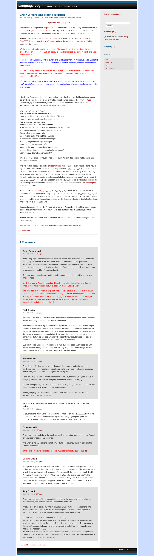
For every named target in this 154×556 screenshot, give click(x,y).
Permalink (26, 230)
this (80, 478)
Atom (107, 65)
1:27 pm (39, 313)
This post (31, 283)
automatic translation (50, 38)
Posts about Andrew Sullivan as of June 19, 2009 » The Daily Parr (56, 403)
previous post (54, 23)
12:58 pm (39, 254)
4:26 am (39, 494)
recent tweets (55, 166)
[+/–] (114, 32)
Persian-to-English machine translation (36, 31)
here (46, 41)
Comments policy (70, 6)
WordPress (110, 68)
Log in (108, 59)
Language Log (29, 6)
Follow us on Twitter (112, 14)
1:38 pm (39, 409)
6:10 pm (39, 462)
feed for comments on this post (33, 545)
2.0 (109, 62)
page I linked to (81, 451)
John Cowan (29, 251)
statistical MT (70, 31)
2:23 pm (39, 430)
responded (48, 28)
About (57, 6)
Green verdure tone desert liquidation (42, 14)
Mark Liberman (52, 18)
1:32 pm (39, 361)
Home (49, 6)
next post (65, 23)
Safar (88, 100)
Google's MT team (27, 33)
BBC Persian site (34, 191)
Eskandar (27, 459)
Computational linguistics (72, 18)
